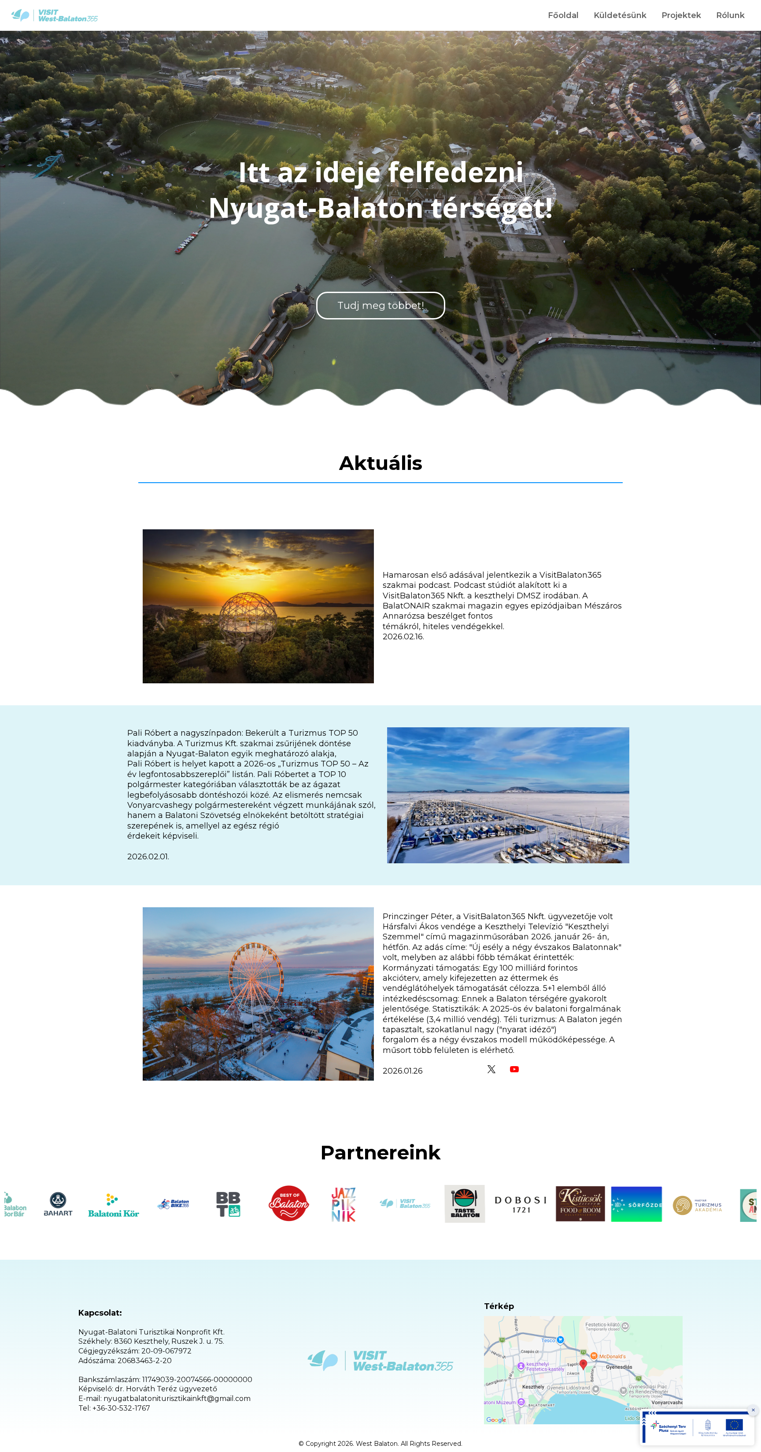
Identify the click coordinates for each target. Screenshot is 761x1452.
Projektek (681, 15)
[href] (583, 1370)
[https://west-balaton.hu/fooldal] (54, 15)
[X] (491, 1069)
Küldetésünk (620, 15)
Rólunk (730, 15)
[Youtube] (514, 1069)
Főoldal (563, 15)
